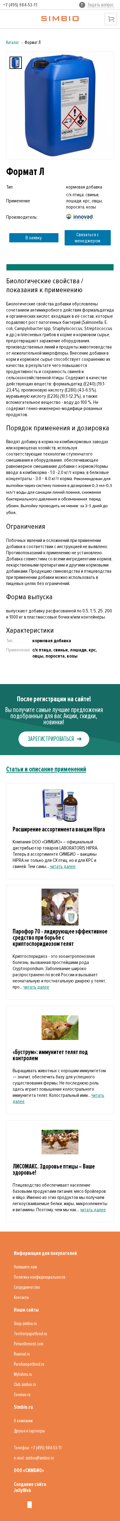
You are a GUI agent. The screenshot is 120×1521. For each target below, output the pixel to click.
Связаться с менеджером (87, 238)
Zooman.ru (22, 1395)
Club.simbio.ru (25, 1384)
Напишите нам (25, 1267)
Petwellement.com (28, 1344)
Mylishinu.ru (23, 1374)
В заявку (34, 238)
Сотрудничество (27, 1287)
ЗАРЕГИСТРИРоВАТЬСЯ (51, 739)
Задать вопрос (100, 4)
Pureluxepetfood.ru (29, 1364)
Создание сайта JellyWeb (30, 1487)
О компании (23, 1421)
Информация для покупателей (45, 1253)
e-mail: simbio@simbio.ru (34, 1458)
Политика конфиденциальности (39, 1277)
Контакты (21, 1297)
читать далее (63, 866)
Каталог (12, 42)
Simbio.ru (23, 1407)
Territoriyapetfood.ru (30, 1334)
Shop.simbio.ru (25, 1323)
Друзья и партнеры (29, 1431)
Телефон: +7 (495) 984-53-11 (38, 1448)
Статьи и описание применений (46, 769)
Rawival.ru (22, 1354)
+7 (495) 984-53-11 (20, 5)
